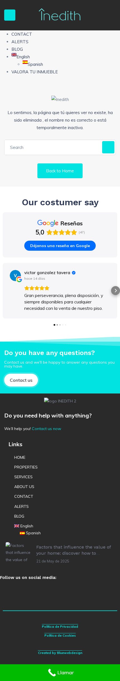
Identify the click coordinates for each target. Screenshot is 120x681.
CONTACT (21, 34)
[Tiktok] (38, 592)
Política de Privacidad (60, 626)
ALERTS (19, 41)
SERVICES (23, 476)
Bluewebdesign (69, 653)
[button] (4, 290)
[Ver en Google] (15, 275)
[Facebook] (7, 592)
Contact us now (46, 428)
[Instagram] (22, 592)
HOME (19, 457)
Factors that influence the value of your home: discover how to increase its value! (73, 553)
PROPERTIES (26, 467)
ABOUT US (24, 486)
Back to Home (60, 170)
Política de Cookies (60, 635)
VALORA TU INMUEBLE (34, 71)
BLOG (17, 49)
